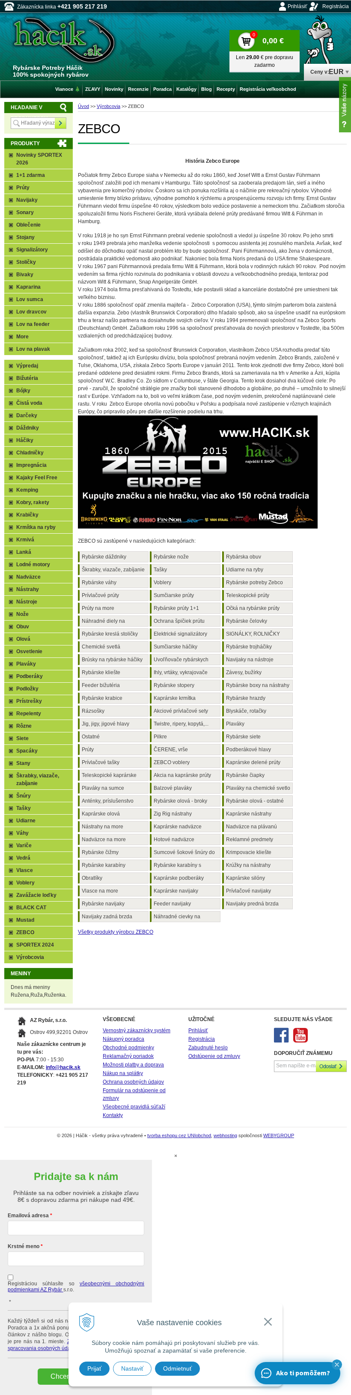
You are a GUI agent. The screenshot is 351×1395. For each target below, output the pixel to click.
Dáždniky (27, 428)
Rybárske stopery (174, 685)
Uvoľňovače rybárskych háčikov (181, 661)
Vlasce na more (100, 891)
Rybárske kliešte (101, 672)
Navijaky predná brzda (252, 904)
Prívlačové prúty (100, 595)
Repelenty (28, 714)
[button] (337, 1364)
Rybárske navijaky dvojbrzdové (103, 905)
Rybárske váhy (99, 582)
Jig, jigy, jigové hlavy (105, 724)
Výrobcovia (108, 106)
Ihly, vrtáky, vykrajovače (181, 672)
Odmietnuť (177, 1368)
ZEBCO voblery (172, 762)
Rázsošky (93, 711)
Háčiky (24, 440)
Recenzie (138, 89)
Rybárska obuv (243, 557)
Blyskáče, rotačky (246, 711)
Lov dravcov (31, 312)
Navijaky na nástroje (250, 660)
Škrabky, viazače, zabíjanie (113, 570)
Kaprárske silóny (245, 878)
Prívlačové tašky (100, 762)
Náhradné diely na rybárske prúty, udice (106, 622)
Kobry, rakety (32, 502)
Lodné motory (33, 565)
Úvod (83, 106)
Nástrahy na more (102, 827)
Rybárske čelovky (246, 621)
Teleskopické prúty (247, 595)
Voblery (162, 582)
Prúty (88, 750)
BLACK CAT (31, 908)
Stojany (25, 237)
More (22, 337)
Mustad (25, 920)
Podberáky (29, 676)
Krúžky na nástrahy (248, 865)
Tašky (160, 570)
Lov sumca (29, 299)
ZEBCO (25, 932)
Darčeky (26, 415)
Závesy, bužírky (244, 672)
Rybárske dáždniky (104, 557)
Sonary (25, 212)
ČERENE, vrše (171, 750)
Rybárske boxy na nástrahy (257, 685)
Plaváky (235, 724)
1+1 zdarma (30, 175)
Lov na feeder (33, 324)
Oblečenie (28, 225)
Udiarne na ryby (244, 570)
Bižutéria (27, 378)
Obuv (22, 627)
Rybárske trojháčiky (249, 647)
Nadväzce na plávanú (251, 827)
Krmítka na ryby (36, 527)
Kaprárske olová (101, 814)
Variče (24, 845)
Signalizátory (32, 250)
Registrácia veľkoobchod (268, 89)
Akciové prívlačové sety (181, 711)
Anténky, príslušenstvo (108, 801)
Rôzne (24, 726)
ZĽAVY (92, 89)
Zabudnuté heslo (208, 1048)
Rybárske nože (171, 557)
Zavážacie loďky (36, 895)
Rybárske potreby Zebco (254, 582)
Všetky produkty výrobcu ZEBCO (115, 932)
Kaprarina (28, 287)
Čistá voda (29, 403)
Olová (23, 639)
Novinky (114, 89)
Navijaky (27, 200)
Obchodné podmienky (128, 1048)
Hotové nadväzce (174, 839)
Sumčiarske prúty (174, 595)
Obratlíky (92, 878)
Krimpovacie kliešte (248, 852)
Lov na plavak (33, 349)
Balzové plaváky (173, 788)
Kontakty (113, 1115)
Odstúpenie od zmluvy (214, 1056)
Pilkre (160, 737)
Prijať (94, 1368)
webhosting (225, 1135)
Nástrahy (27, 589)
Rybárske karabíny (103, 865)
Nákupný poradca (123, 1039)
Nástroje (26, 602)
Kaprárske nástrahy (248, 814)
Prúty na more (98, 608)
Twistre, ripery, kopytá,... (181, 724)
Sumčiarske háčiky (175, 647)
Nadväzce (28, 577)
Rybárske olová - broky (180, 801)
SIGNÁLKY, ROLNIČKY (253, 634)
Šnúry (23, 796)
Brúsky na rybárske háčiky (112, 660)
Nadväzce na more (104, 839)
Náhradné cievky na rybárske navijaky (177, 918)
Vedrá (23, 858)
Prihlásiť (297, 6)
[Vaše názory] (345, 104)
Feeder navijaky (172, 904)
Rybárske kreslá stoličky (110, 634)
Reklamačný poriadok (128, 1056)
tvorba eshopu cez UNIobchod (179, 1135)
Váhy (22, 833)
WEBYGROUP (278, 1135)
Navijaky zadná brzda (107, 917)
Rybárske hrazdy (245, 698)
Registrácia (335, 6)
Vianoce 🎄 (67, 89)
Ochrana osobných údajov (133, 1082)
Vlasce (24, 870)
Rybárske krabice (102, 698)
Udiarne (26, 821)
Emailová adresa (28, 1216)
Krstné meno (23, 1246)
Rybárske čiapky (245, 775)
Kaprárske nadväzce (178, 827)
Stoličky (26, 262)
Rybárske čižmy (100, 852)
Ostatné (91, 737)
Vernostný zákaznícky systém (136, 1031)
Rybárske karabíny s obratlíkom (177, 866)
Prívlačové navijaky (248, 891)
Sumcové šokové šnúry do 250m (184, 853)
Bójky (23, 391)
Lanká (23, 552)
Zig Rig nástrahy (173, 814)
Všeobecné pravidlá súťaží (134, 1107)
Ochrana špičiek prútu (179, 621)
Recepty (226, 89)
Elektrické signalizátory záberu (180, 635)
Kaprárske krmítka (175, 698)
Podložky (27, 689)
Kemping (27, 490)
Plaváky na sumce (103, 788)
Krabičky (27, 515)
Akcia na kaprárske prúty (182, 775)
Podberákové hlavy (248, 750)
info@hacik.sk (63, 1067)
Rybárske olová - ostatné (255, 801)
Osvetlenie (29, 651)
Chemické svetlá (101, 647)
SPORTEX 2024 (35, 945)
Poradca (162, 89)
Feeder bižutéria (101, 685)
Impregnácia (31, 465)
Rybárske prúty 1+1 (176, 608)
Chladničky (30, 453)
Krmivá (25, 540)
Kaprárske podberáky (179, 878)
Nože (22, 614)
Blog (206, 89)
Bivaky (24, 275)
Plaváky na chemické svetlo (258, 788)
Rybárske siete (243, 737)
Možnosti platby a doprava (133, 1065)
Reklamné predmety (249, 839)
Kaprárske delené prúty (253, 762)
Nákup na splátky (123, 1073)
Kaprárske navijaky (176, 891)
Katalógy (186, 89)
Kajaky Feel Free (36, 478)
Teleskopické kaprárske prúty (109, 776)
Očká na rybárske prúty (253, 608)
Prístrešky (29, 701)
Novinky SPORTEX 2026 (39, 159)
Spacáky (27, 751)
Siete (22, 738)
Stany (23, 763)
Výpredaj (27, 366)
